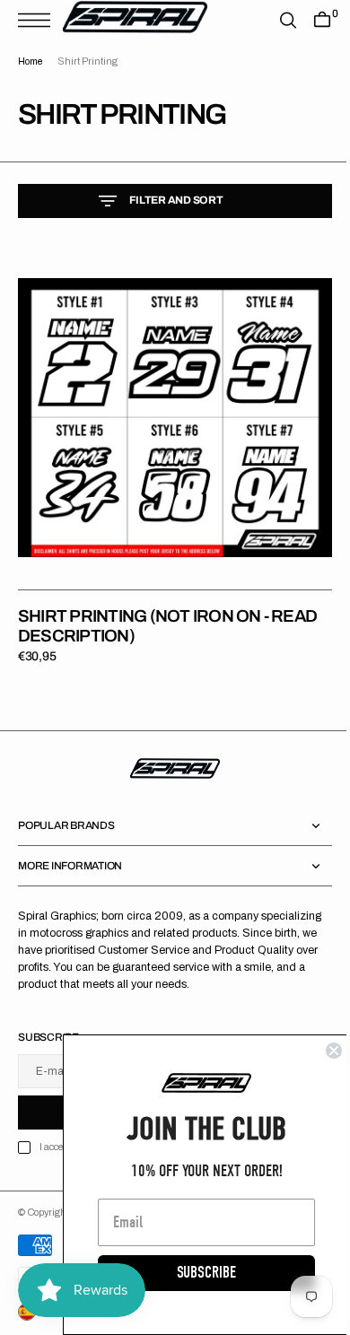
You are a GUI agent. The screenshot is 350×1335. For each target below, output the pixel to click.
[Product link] (168, 411)
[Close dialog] (320, 1051)
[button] (38, 20)
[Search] (274, 20)
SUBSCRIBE (193, 1272)
